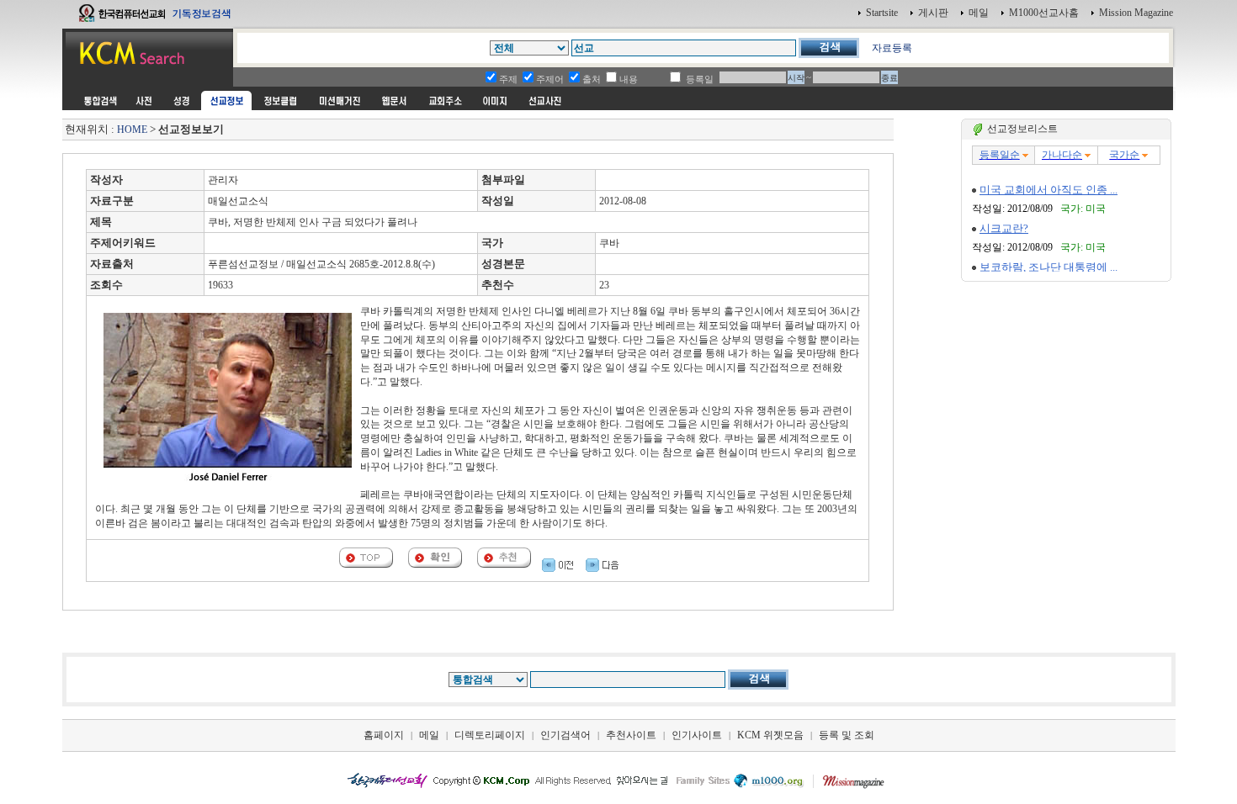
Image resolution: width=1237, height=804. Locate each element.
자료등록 (892, 48)
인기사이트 (697, 735)
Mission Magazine (1136, 13)
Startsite (882, 13)
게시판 (933, 13)
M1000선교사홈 (1044, 13)
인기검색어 (565, 735)
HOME (132, 129)
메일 (979, 13)
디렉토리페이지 (489, 735)
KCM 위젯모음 (770, 735)
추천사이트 (631, 735)
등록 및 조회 (846, 735)
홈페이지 (384, 735)
